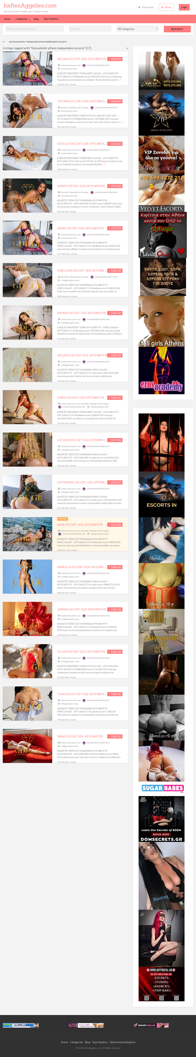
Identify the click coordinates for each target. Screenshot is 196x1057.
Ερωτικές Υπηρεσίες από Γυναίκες (74, 107)
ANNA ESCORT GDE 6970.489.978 (80, 228)
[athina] (162, 674)
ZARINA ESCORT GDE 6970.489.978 (81, 609)
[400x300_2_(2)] (162, 983)
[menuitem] (146, 7)
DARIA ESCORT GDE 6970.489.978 (80, 397)
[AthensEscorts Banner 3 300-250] (162, 154)
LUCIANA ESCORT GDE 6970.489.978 (82, 440)
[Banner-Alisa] (162, 585)
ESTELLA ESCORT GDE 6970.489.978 (82, 143)
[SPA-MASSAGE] (162, 631)
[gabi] (162, 442)
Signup (167, 7)
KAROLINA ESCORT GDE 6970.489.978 (83, 270)
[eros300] (162, 370)
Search (178, 29)
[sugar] (163, 788)
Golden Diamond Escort (70, 65)
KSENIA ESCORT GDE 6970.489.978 (81, 313)
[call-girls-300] (162, 321)
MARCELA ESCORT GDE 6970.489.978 (83, 567)
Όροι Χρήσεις (51, 18)
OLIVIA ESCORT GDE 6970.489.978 (81, 651)
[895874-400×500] (162, 938)
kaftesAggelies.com (30, 5)
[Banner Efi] (162, 717)
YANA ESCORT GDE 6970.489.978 (80, 736)
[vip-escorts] (162, 112)
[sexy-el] (162, 760)
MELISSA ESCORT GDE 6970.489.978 (82, 355)
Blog (36, 18)
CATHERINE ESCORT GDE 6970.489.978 (84, 482)
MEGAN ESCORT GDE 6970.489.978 (81, 59)
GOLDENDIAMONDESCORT (98, 65)
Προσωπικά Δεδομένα (122, 1042)
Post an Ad (147, 7)
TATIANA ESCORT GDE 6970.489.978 (82, 101)
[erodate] (163, 276)
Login (184, 7)
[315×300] (163, 234)
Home (7, 18)
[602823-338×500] (162, 875)
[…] (119, 79)
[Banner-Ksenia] (162, 540)
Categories (21, 18)
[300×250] (162, 70)
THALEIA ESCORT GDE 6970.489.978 (82, 694)
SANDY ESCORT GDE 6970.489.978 (81, 186)
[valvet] (162, 192)
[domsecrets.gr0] (162, 818)
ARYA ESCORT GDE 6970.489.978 (79, 524)
